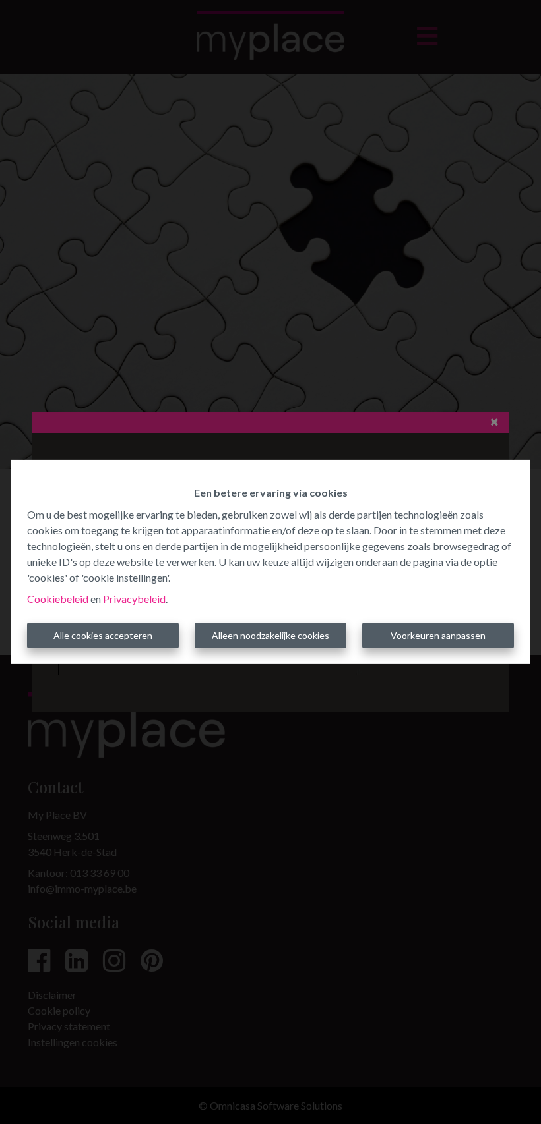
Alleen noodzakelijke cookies (270, 635)
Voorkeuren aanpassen (438, 635)
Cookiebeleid (57, 598)
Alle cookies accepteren (102, 635)
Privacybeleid (134, 598)
